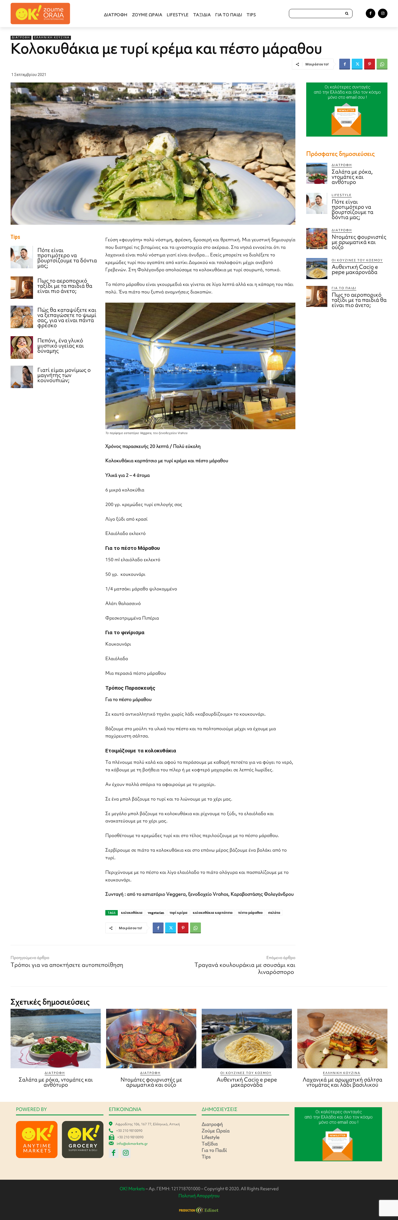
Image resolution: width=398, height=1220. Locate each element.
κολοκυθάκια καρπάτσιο (213, 912)
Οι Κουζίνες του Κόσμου (357, 260)
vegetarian (156, 912)
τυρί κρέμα (178, 912)
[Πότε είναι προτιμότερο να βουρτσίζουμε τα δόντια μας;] (22, 257)
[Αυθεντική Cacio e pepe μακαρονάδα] (316, 268)
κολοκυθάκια (131, 912)
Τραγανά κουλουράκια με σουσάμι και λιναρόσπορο (244, 968)
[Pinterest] (369, 64)
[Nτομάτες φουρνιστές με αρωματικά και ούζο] (316, 238)
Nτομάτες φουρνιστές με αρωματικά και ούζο (359, 242)
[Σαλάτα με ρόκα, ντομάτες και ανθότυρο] (316, 173)
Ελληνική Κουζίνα (52, 37)
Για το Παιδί (344, 288)
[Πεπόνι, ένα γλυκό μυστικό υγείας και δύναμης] (22, 347)
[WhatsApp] (382, 64)
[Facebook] (370, 13)
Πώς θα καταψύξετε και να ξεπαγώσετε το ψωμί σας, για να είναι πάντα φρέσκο (66, 317)
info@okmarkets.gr (132, 1143)
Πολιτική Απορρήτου (199, 1196)
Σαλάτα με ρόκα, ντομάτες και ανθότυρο (352, 177)
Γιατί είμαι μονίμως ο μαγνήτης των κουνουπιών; (64, 375)
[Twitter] (357, 64)
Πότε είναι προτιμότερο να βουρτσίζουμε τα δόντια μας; (67, 257)
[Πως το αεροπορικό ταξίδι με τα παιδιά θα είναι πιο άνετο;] (22, 287)
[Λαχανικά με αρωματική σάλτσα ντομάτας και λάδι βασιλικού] (342, 1038)
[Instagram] (382, 13)
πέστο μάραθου (250, 912)
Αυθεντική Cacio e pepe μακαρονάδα (355, 269)
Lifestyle (342, 195)
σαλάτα (274, 912)
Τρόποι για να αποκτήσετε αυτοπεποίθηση (67, 965)
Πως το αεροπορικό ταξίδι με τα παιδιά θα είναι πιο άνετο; (64, 286)
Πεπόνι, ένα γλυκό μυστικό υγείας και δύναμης (60, 345)
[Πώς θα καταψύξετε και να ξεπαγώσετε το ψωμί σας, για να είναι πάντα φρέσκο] (22, 317)
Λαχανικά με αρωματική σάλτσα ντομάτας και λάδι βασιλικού (342, 1082)
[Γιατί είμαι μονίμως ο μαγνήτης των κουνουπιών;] (22, 377)
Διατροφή (21, 37)
